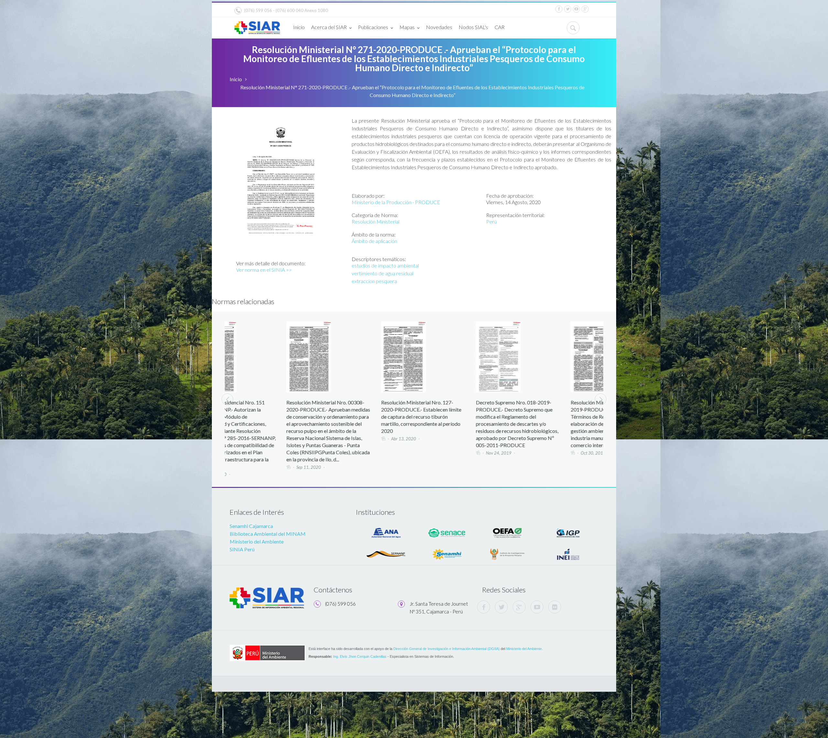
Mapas (407, 27)
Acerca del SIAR (329, 27)
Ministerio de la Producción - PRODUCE (396, 202)
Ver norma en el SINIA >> (264, 270)
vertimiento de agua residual (382, 273)
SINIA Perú (242, 549)
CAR (500, 27)
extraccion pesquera (374, 281)
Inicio (299, 27)
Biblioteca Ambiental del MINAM (268, 534)
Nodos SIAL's (473, 27)
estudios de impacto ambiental (385, 265)
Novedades (439, 27)
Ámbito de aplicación (374, 241)
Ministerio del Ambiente (257, 541)
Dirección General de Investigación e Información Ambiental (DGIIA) (446, 649)
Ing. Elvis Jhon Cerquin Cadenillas (360, 656)
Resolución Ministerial (375, 221)
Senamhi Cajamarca (251, 526)
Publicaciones (373, 27)
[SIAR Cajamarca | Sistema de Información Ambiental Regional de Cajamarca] (257, 25)
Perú (491, 221)
